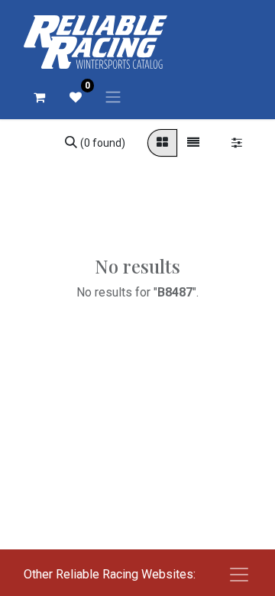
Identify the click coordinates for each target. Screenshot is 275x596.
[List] (193, 142)
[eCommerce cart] (39, 97)
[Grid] (162, 142)
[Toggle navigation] (113, 96)
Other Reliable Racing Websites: (110, 574)
